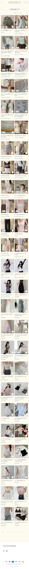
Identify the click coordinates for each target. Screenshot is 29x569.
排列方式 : (16, 12)
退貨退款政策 (16, 566)
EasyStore (20, 564)
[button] (1, 2)
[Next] (25, 532)
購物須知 (12, 566)
